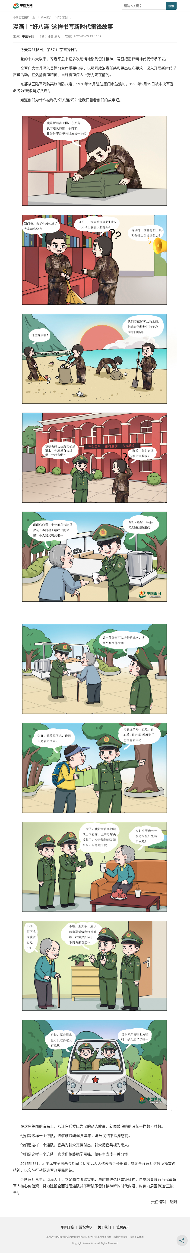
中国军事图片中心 (24, 17)
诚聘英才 (122, 1226)
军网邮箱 (67, 1226)
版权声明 (85, 1226)
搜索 (171, 6)
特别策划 (62, 17)
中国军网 (28, 36)
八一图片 (46, 17)
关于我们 (104, 1226)
